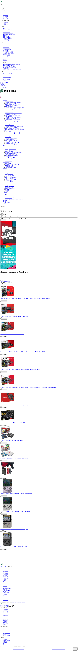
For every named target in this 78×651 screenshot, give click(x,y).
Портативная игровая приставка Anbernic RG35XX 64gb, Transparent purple (16, 493)
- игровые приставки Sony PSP (11, 121)
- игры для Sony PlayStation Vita (11, 127)
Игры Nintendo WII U (7, 37)
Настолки (5, 200)
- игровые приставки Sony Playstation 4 (13, 108)
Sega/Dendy (5, 74)
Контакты (4, 9)
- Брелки (7, 190)
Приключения (12, 218)
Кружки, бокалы (6, 79)
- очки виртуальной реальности (11, 105)
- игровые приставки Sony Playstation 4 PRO (14, 107)
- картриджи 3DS (8, 159)
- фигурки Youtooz (9, 182)
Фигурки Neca (6, 50)
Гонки (8, 216)
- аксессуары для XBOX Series (11, 135)
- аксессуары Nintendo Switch (11, 150)
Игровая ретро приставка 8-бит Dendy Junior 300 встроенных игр (14, 458)
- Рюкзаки (7, 191)
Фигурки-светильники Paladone (9, 44)
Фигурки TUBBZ (6, 55)
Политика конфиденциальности (18, 602)
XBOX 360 (5, 24)
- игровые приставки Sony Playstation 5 (13, 102)
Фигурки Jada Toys (7, 49)
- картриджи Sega (9, 165)
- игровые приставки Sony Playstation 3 (13, 113)
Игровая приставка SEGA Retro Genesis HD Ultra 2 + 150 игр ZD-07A (14, 316)
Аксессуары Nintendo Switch (9, 30)
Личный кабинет (4, 87)
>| (3, 561)
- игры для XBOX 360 (10, 143)
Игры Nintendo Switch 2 (8, 33)
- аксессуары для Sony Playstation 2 (12, 119)
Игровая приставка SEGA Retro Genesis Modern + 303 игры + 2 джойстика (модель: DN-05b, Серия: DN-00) (22, 351)
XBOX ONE (5, 23)
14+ (11, 211)
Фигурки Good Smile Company (9, 57)
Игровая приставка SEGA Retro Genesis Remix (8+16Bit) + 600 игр (14, 404)
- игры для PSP (8, 122)
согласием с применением (18, 649)
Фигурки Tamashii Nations (8, 53)
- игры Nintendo (8, 156)
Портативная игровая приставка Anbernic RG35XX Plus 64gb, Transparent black (16, 546)
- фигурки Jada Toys (9, 175)
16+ (2, 213)
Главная (4, 274)
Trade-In (4, 80)
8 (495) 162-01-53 (4, 93)
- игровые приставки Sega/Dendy (12, 164)
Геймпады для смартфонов (8, 65)
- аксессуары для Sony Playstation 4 (12, 110)
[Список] (0, 280)
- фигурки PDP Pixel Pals (10, 178)
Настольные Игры (7, 77)
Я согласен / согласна (75, 649)
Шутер (22, 218)
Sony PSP (5, 17)
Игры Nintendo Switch (7, 29)
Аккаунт (3, 7)
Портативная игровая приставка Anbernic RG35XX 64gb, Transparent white (15, 511)
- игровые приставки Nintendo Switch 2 (13, 152)
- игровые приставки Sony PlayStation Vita (14, 126)
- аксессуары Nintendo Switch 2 (11, 154)
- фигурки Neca (8, 176)
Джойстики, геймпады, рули (9, 66)
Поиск (3, 8)
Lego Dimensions (6, 590)
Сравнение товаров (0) (5, 281)
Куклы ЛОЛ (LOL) (9, 187)
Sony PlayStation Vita (9, 125)
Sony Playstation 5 (9, 101)
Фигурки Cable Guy (7, 45)
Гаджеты (5, 192)
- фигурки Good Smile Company (11, 183)
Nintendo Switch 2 (6, 32)
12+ (8, 211)
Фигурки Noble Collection (8, 51)
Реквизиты (2, 86)
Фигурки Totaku (6, 54)
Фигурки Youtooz (6, 56)
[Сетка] (2, 280)
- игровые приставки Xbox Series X (12, 132)
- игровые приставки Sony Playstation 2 (13, 117)
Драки (19, 216)
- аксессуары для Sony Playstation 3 (12, 115)
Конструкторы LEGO (7, 73)
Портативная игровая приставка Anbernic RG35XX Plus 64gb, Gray (14, 529)
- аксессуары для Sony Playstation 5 (12, 104)
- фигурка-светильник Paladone (11, 170)
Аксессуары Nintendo (7, 38)
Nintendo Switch (6, 28)
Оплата (2, 83)
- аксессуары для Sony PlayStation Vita (13, 128)
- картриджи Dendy (9, 166)
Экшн (26, 218)
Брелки (4, 59)
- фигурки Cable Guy (9, 171)
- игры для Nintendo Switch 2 (11, 153)
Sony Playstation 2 (9, 116)
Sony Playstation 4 (9, 106)
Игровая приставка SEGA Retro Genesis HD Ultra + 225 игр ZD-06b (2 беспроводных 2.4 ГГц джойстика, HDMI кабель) (25, 298)
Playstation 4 (5, 14)
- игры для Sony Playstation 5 (11, 103)
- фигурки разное (8, 184)
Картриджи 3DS (6, 39)
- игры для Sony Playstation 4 (11, 109)
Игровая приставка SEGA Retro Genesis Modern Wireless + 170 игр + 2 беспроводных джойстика (20, 369)
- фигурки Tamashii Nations (10, 179)
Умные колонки (6, 68)
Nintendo (5, 35)
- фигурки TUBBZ (9, 181)
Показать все (3, 214)
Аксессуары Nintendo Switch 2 (9, 34)
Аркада (3, 216)
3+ (2, 211)
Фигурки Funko (6, 47)
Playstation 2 (5, 16)
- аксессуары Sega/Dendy (10, 167)
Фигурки (5, 168)
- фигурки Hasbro (9, 174)
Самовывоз (2, 85)
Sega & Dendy (6, 162)
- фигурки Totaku (8, 180)
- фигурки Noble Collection (10, 177)
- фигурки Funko (8, 173)
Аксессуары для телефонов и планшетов (11, 64)
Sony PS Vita (5, 18)
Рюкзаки (5, 60)
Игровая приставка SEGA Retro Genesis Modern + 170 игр (12, 334)
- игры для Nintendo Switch (10, 149)
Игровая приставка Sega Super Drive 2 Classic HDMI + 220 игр (13, 422)
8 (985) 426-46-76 (5, 5)
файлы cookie (30, 647)
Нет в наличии (3, 301)
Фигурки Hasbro (6, 48)
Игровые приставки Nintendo (11, 155)
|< (3, 551)
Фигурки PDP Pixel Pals (8, 52)
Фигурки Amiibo (6, 40)
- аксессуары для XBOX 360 (11, 144)
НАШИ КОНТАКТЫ (13, 569)
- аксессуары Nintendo (9, 158)
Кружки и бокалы (6, 202)
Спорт (17, 218)
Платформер (4, 218)
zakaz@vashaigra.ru (4, 569)
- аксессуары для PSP (9, 124)
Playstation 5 (5, 12)
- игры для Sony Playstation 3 (11, 114)
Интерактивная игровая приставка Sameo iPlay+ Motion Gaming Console (15, 475)
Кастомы (5, 75)
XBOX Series (5, 22)
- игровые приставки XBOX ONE (12, 138)
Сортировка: (3, 282)
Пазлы (4, 78)
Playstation (5, 100)
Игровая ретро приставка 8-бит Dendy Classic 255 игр (11, 440)
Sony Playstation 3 (9, 112)
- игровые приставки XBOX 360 (12, 142)
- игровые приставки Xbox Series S (12, 133)
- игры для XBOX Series (10, 134)
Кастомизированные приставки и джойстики (14, 129)
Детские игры (14, 216)
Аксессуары (7, 189)
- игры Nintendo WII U (10, 157)
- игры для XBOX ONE (10, 139)
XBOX (4, 130)
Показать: (2, 283)
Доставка (2, 84)
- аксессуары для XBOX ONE (11, 140)
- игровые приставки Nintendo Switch (13, 147)
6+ (5, 211)
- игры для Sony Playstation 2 (11, 118)
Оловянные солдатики (10, 188)
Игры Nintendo (6, 36)
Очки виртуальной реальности (9, 67)
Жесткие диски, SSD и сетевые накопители (12, 69)
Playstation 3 (5, 15)
